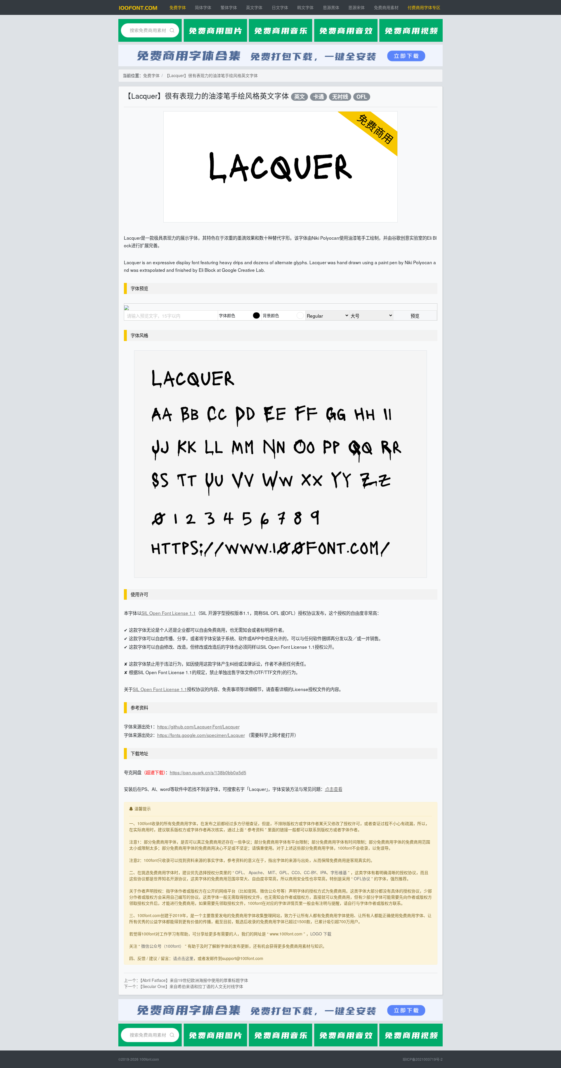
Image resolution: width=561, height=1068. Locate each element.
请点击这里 (183, 958)
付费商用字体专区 (424, 7)
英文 (299, 97)
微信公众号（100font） (162, 946)
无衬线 (340, 97)
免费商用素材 (386, 7)
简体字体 (203, 7)
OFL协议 (362, 878)
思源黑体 (331, 7)
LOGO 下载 (320, 934)
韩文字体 (305, 7)
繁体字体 (229, 7)
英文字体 (254, 7)
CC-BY (310, 872)
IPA (323, 872)
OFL (361, 97)
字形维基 (338, 872)
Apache (256, 872)
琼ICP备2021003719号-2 (423, 1059)
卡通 (318, 97)
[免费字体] (138, 7)
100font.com (149, 1059)
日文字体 (280, 7)
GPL (283, 872)
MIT (271, 872)
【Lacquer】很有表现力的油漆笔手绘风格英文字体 (211, 75)
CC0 (296, 872)
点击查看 (333, 789)
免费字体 (177, 7)
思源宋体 (356, 7)
